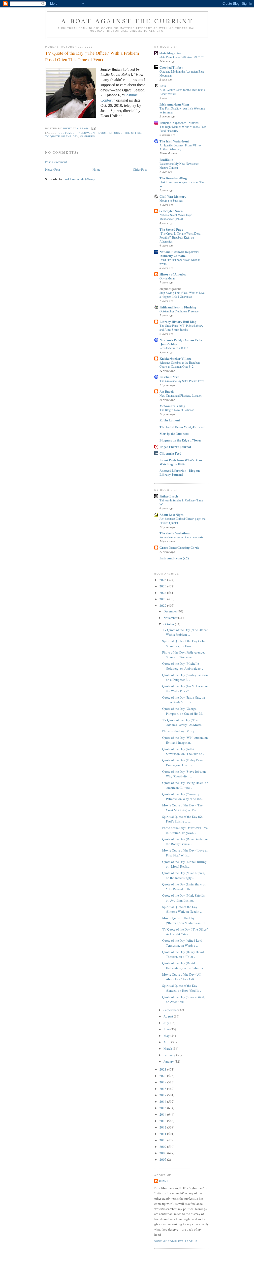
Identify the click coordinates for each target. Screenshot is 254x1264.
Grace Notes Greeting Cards (179, 547)
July (166, 1022)
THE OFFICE (133, 133)
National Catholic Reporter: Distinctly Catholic (179, 253)
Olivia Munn (167, 278)
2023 (163, 599)
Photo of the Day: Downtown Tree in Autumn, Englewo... (185, 830)
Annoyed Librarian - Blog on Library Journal (179, 472)
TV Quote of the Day (61, 136)
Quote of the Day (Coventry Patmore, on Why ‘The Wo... (182, 796)
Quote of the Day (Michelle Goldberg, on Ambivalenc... (182, 666)
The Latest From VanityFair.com (182, 426)
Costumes (67, 133)
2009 (163, 1146)
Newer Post (52, 169)
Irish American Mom (174, 104)
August (168, 1016)
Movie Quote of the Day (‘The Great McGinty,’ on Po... (182, 807)
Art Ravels (166, 391)
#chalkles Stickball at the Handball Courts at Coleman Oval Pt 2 (179, 364)
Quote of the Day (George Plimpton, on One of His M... (183, 711)
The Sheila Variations (174, 533)
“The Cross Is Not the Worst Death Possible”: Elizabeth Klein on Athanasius (180, 237)
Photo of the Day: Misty (178, 731)
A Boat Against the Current (127, 21)
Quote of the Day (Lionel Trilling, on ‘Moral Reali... (184, 864)
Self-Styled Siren (171, 210)
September (170, 1010)
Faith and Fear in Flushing (177, 307)
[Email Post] (93, 128)
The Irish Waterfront (174, 141)
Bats (162, 85)
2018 (163, 1088)
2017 (163, 1095)
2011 (163, 1133)
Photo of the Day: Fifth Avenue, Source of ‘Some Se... (183, 654)
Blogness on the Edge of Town (180, 440)
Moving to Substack (171, 200)
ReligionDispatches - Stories (178, 122)
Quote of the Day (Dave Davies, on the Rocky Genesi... (185, 841)
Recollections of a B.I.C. (173, 348)
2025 (163, 586)
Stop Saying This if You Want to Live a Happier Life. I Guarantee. (181, 295)
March (168, 1048)
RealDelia (166, 159)
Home (96, 169)
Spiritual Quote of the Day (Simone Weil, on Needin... (182, 909)
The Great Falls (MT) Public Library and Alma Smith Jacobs (181, 327)
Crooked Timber (171, 67)
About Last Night (171, 514)
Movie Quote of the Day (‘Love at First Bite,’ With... (185, 852)
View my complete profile (175, 1241)
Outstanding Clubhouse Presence (178, 311)
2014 (163, 1114)
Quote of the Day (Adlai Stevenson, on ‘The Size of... (183, 751)
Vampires (87, 136)
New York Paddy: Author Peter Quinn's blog (181, 341)
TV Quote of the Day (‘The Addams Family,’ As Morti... (182, 722)
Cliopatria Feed (170, 453)
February (169, 1055)
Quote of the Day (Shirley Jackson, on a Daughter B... (185, 677)
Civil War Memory (172, 196)
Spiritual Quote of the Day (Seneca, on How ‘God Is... (181, 988)
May (166, 1035)
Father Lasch (168, 496)
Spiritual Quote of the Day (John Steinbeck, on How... (184, 643)
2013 (163, 1121)
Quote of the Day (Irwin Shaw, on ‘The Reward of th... (184, 886)
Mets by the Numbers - (174, 433)
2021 (163, 1069)
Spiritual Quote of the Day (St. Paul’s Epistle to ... (182, 819)
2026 (163, 579)
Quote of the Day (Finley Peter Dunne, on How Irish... (182, 762)
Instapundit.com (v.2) (174, 558)
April (167, 1042)
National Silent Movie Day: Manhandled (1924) (175, 217)
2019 (163, 1082)
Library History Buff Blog (177, 321)
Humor (102, 133)
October (169, 624)
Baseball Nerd (169, 376)
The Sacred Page (171, 229)
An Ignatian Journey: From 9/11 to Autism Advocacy (180, 147)
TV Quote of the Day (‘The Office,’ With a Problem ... (185, 632)
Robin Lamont (169, 420)
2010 (163, 1140)
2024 (163, 592)
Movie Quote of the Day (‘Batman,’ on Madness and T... (184, 920)
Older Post (140, 169)
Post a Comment (56, 162)
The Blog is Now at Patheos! (176, 410)
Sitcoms (116, 133)
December (170, 611)
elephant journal (171, 288)
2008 (163, 1153)
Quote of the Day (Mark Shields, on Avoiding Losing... (183, 898)
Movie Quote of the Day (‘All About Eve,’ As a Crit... (181, 977)
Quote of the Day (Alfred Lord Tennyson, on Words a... (182, 943)
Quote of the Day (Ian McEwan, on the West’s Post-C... (185, 688)
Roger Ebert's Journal (175, 446)
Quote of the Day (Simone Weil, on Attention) (183, 999)
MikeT (163, 1181)
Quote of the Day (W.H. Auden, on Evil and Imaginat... (185, 740)
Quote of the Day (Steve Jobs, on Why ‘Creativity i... (184, 774)
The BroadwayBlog (173, 178)
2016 (163, 1101)
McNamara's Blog (172, 405)
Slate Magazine (170, 53)
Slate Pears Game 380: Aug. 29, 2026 (181, 57)
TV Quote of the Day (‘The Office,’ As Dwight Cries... (185, 931)
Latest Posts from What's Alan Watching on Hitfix (180, 462)
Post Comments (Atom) (79, 179)
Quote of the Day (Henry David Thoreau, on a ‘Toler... (183, 954)
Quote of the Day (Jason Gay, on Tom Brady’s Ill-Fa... (183, 700)
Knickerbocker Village (175, 358)
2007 (163, 1159)
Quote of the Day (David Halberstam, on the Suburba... (183, 965)
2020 (163, 1075)
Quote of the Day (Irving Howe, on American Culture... (185, 785)
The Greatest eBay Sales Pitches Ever (181, 381)
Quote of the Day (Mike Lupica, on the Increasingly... (183, 875)
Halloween (86, 133)
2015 (163, 1108)
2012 (163, 1127)
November (170, 617)
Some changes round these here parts (181, 537)
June (166, 1029)
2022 (163, 605)
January (169, 1061)
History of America (173, 274)
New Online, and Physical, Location (180, 395)
